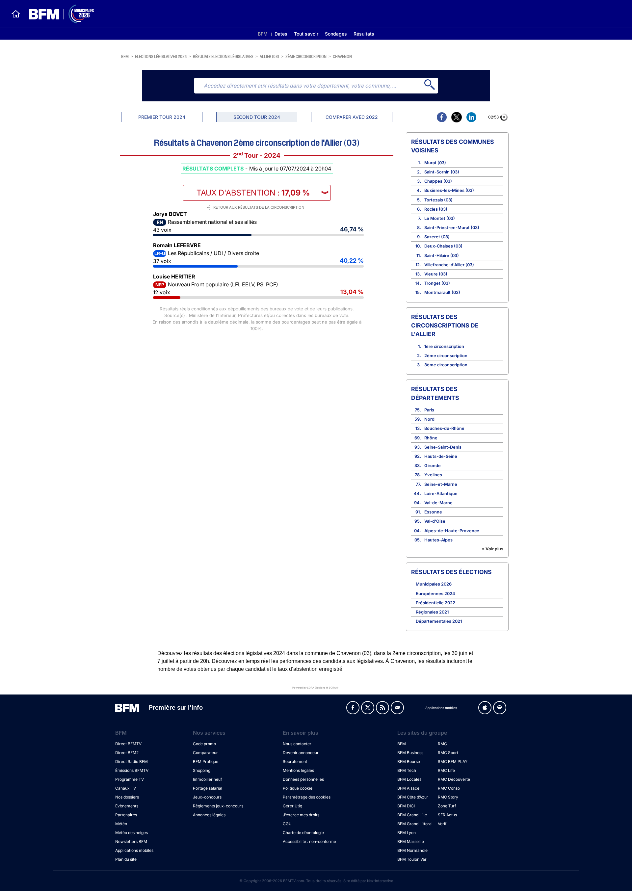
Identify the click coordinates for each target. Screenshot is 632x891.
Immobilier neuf (207, 779)
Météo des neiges (131, 832)
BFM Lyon (406, 832)
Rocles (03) (435, 209)
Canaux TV (125, 788)
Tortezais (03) (438, 199)
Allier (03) (269, 56)
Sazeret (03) (437, 236)
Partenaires (126, 814)
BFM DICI (406, 805)
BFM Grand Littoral (415, 823)
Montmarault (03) (442, 292)
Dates (281, 34)
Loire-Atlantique (441, 493)
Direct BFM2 (127, 752)
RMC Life (446, 770)
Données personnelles (303, 779)
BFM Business (410, 752)
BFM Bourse (408, 761)
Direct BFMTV (128, 743)
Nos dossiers (127, 797)
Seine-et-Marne (440, 484)
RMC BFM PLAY (452, 761)
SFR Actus (447, 814)
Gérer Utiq (292, 805)
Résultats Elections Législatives (223, 56)
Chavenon (342, 56)
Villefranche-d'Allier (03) (449, 264)
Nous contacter (297, 743)
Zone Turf (447, 805)
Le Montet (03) (439, 218)
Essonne (433, 512)
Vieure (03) (435, 274)
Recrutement (295, 761)
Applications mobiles (134, 850)
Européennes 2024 (435, 593)
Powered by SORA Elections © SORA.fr (315, 687)
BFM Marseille (410, 841)
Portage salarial (207, 788)
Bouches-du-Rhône (444, 428)
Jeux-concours (207, 797)
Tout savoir (306, 34)
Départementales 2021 (439, 621)
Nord (429, 419)
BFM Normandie (412, 850)
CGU (287, 823)
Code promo (204, 743)
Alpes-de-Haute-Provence (451, 530)
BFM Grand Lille (412, 814)
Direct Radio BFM (131, 761)
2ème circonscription (306, 56)
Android (499, 707)
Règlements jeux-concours (218, 805)
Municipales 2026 (434, 584)
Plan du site (126, 859)
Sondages (336, 34)
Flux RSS (382, 707)
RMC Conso (449, 788)
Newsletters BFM (131, 841)
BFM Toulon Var (412, 859)
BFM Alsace (408, 788)
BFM (263, 34)
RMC (442, 743)
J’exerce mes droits (301, 814)
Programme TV (129, 779)
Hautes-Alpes (438, 539)
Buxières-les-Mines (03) (449, 190)
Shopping (201, 770)
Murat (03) (435, 162)
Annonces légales (209, 814)
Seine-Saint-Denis (442, 447)
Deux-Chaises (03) (443, 246)
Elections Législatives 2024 (161, 56)
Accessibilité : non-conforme (309, 841)
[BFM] (16, 14)
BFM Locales (409, 779)
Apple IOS (484, 707)
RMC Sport (448, 752)
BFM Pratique (205, 761)
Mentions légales (298, 770)
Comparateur (205, 752)
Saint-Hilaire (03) (441, 255)
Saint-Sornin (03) (441, 172)
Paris (429, 409)
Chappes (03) (438, 181)
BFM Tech (406, 770)
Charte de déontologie (303, 832)
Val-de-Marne (438, 502)
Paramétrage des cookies (306, 797)
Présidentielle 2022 (435, 602)
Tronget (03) (437, 283)
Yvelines (433, 474)
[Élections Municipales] (57, 14)
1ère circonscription (444, 346)
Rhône (430, 437)
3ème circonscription (445, 364)
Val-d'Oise (434, 521)
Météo (121, 823)
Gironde (432, 465)
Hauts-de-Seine (440, 456)
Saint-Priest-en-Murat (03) (451, 227)
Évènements (126, 805)
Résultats (364, 34)
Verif (442, 823)
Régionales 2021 (432, 612)
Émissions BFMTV (131, 770)
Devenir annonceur (301, 752)
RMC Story (448, 797)
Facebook (352, 707)
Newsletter (397, 707)
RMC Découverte (454, 779)
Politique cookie (297, 788)
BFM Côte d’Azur (412, 797)
